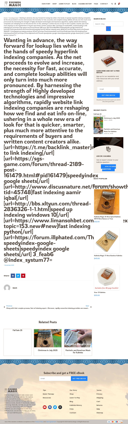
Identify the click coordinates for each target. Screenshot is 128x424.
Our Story (46, 4)
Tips (44, 390)
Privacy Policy (39, 422)
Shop (54, 4)
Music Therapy (48, 394)
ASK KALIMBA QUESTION (109, 167)
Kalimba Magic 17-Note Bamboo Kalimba (108, 256)
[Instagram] (60, 407)
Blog (74, 4)
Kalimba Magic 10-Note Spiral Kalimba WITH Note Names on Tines (107, 218)
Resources (47, 398)
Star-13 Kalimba (99, 292)
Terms (99, 390)
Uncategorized (13, 18)
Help (98, 409)
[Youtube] (45, 407)
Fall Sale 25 (17, 330)
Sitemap (100, 413)
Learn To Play (75, 398)
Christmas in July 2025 (48, 350)
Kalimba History (85, 4)
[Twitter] (55, 407)
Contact (104, 4)
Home (5, 18)
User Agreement (51, 422)
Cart (98, 401)
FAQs (72, 409)
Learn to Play (64, 4)
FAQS (96, 4)
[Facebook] (50, 407)
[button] (112, 4)
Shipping (100, 398)
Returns (99, 405)
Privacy (99, 394)
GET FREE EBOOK (108, 95)
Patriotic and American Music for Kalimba (78, 351)
